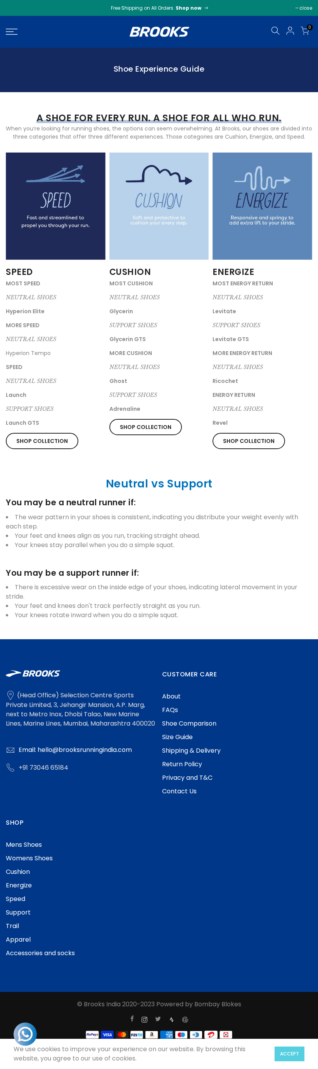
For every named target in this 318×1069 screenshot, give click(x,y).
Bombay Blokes (217, 1004)
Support (18, 912)
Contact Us (179, 791)
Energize (19, 885)
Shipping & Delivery (191, 750)
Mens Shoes (24, 844)
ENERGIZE (233, 272)
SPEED (19, 272)
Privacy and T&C (187, 777)
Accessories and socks (40, 953)
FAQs (170, 709)
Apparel (18, 939)
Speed (15, 898)
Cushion (18, 871)
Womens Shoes (29, 858)
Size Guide (177, 737)
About (171, 696)
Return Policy (182, 764)
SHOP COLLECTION (42, 441)
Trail (12, 925)
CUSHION (130, 272)
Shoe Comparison (189, 723)
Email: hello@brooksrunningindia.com (75, 749)
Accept (289, 1053)
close (305, 8)
